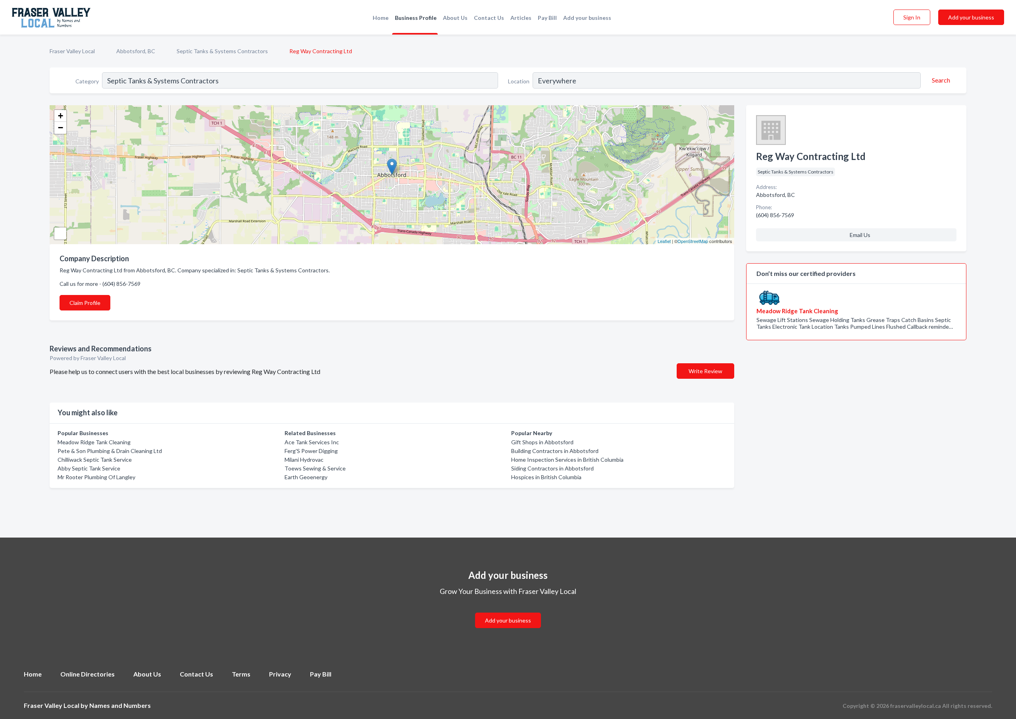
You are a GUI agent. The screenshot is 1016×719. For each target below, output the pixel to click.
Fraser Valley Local (72, 51)
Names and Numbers (120, 705)
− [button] (60, 128)
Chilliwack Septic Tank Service (95, 459)
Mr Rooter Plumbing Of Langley (96, 477)
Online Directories (87, 674)
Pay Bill (547, 17)
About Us (455, 17)
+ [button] (60, 116)
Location (518, 81)
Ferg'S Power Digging (311, 450)
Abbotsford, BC (135, 51)
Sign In (911, 17)
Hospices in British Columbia (546, 477)
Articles (520, 17)
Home (381, 17)
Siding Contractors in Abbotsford (552, 468)
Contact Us (489, 17)
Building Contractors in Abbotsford (554, 450)
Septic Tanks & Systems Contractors (222, 51)
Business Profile (416, 17)
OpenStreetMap (692, 241)
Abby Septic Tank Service (89, 468)
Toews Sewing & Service (315, 468)
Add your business (587, 17)
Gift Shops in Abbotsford (542, 442)
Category (87, 81)
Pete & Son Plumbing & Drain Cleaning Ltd (110, 450)
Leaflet (664, 241)
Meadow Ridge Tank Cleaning (94, 442)
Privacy (280, 674)
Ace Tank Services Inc (312, 442)
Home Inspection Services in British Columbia (567, 459)
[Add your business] (508, 611)
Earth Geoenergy (306, 477)
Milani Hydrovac (304, 459)
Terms (241, 674)
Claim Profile (84, 302)
